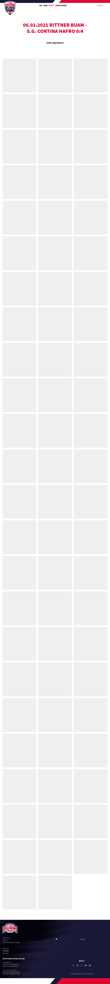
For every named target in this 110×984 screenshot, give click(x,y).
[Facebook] (73, 965)
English (5, 953)
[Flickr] (90, 965)
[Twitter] (77, 965)
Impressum (6, 938)
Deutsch (6, 948)
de (98, 6)
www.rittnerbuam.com (11, 974)
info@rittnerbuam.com (11, 972)
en (102, 6)
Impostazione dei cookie (11, 942)
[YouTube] (86, 965)
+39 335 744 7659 (11, 970)
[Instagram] (82, 965)
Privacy (5, 940)
